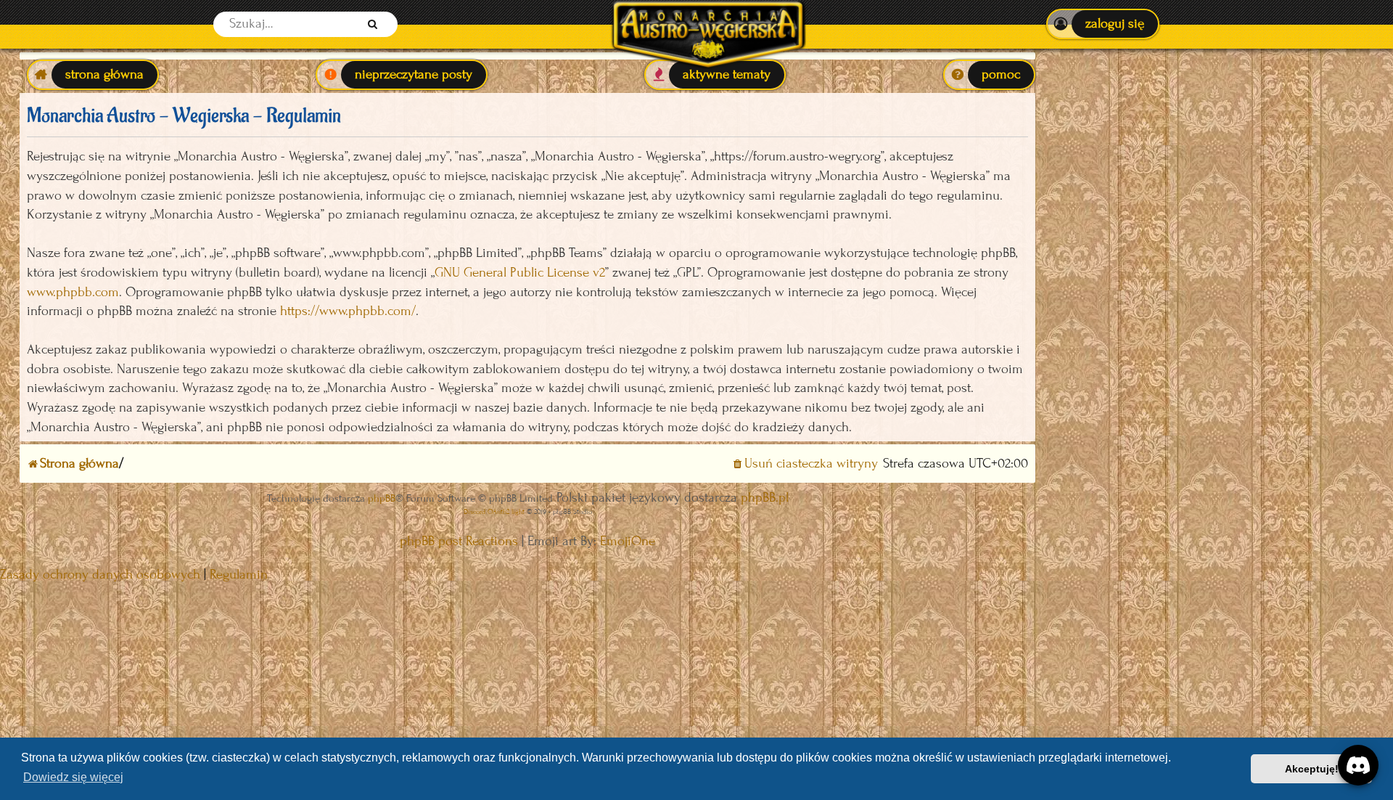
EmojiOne (627, 541)
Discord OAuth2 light (494, 511)
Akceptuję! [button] (1312, 769)
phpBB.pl (765, 497)
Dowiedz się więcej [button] (73, 777)
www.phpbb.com (73, 292)
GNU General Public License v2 (520, 272)
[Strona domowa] (707, 24)
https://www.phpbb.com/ (348, 311)
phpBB (381, 498)
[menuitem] (1102, 24)
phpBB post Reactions (459, 541)
